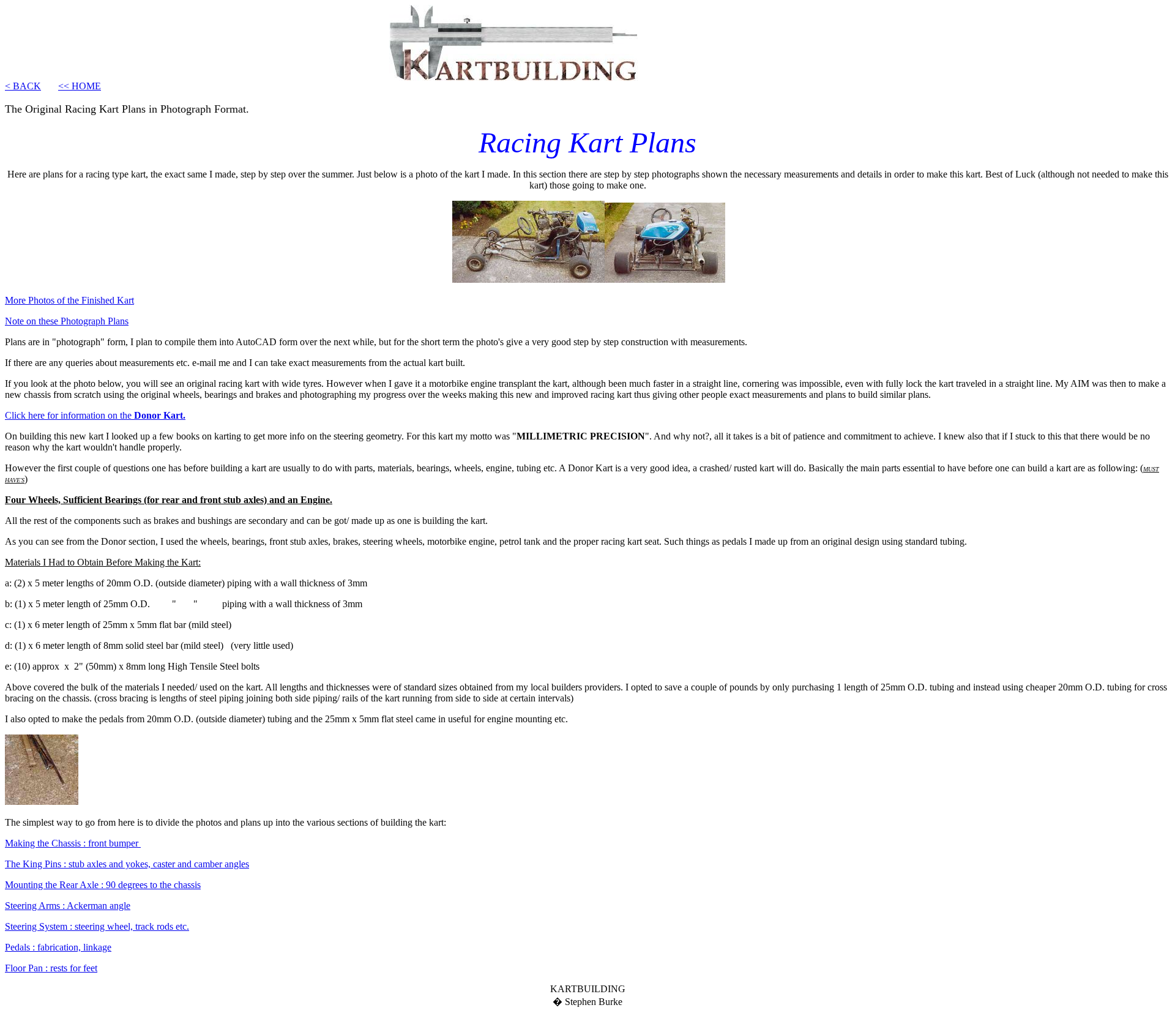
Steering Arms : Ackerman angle (67, 905)
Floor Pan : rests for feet (51, 968)
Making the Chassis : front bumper (73, 843)
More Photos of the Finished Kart (69, 300)
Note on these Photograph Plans (67, 321)
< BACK (23, 86)
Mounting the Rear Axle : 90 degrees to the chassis (103, 885)
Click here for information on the (95, 415)
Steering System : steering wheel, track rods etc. (97, 926)
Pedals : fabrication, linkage (58, 947)
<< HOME (79, 86)
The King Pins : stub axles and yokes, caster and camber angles (127, 864)
